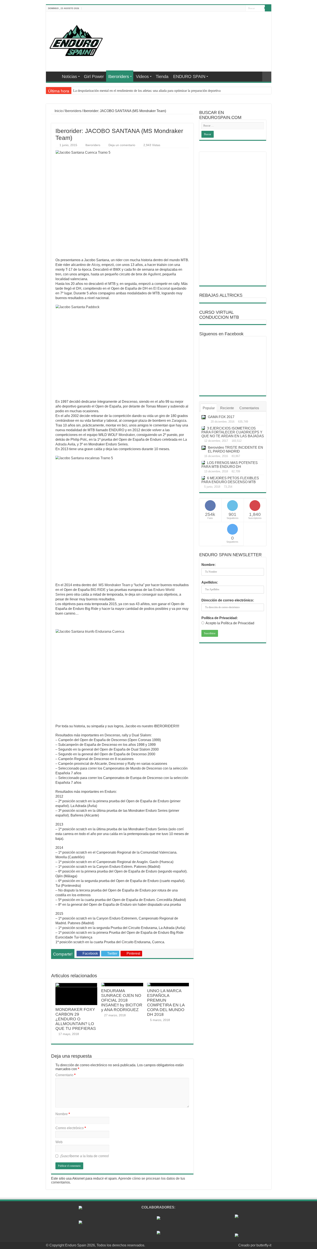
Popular (209, 408)
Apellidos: (209, 582)
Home (53, 76)
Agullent (154, 274)
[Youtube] (234, 8)
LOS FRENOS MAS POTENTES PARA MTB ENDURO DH (229, 464)
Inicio (58, 111)
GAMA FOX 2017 (221, 417)
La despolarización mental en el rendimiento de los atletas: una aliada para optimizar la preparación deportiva (147, 90)
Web (59, 1142)
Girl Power (94, 76)
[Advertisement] (232, 218)
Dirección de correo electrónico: (227, 600)
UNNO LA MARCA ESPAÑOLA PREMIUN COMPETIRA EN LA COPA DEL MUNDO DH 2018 (166, 1002)
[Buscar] (268, 8)
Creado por (247, 1245)
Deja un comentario (121, 145)
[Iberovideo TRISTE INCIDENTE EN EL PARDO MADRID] (203, 448)
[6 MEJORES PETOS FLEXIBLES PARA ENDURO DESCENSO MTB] (203, 478)
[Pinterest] (230, 8)
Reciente (227, 408)
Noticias (69, 76)
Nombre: (208, 565)
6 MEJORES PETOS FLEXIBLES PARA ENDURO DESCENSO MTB (230, 480)
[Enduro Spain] (76, 39)
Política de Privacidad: (219, 618)
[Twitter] (226, 8)
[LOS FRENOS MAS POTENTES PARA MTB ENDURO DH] (203, 462)
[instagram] (242, 8)
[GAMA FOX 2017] (203, 417)
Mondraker (127, 435)
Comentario (65, 1075)
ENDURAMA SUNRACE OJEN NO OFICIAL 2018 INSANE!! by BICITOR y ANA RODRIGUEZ (121, 1000)
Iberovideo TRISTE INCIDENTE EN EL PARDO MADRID (235, 449)
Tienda (162, 76)
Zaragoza (179, 420)
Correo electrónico (70, 1128)
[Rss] (217, 8)
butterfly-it (263, 1245)
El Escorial (161, 288)
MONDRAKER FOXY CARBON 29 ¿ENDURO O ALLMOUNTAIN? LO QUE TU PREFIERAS (75, 1019)
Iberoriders (118, 76)
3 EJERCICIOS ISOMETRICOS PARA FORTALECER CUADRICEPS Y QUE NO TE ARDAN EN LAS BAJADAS (232, 432)
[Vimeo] (238, 8)
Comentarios (249, 408)
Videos (142, 76)
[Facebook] (221, 8)
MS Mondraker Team (114, 585)
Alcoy (95, 265)
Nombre (62, 1114)
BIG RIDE (98, 590)
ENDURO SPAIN (189, 76)
